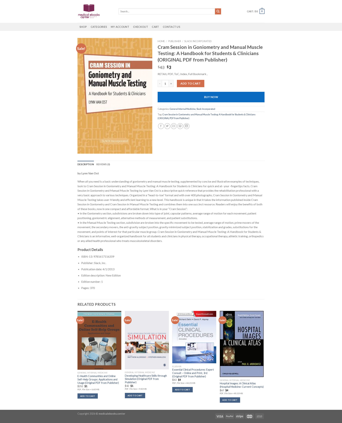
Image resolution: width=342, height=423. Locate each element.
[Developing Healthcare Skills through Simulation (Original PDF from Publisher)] (147, 340)
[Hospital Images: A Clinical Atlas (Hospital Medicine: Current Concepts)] (242, 344)
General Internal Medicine (183, 108)
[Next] (263, 360)
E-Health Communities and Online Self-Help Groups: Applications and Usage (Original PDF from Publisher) (98, 379)
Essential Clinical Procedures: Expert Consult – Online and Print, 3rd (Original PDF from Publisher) (193, 373)
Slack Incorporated (198, 41)
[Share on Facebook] (161, 126)
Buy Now (211, 97)
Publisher (174, 41)
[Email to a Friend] (174, 126)
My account (120, 26)
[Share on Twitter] (167, 126)
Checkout (140, 26)
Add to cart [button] (87, 396)
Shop (83, 26)
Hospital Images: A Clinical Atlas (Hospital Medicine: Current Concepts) (242, 385)
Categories (99, 26)
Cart (155, 26)
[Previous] (77, 360)
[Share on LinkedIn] (187, 126)
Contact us (171, 26)
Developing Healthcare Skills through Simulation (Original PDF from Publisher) (146, 379)
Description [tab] (85, 164)
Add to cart (190, 83)
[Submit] (218, 11)
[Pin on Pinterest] (180, 126)
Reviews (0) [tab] (103, 164)
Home (161, 41)
